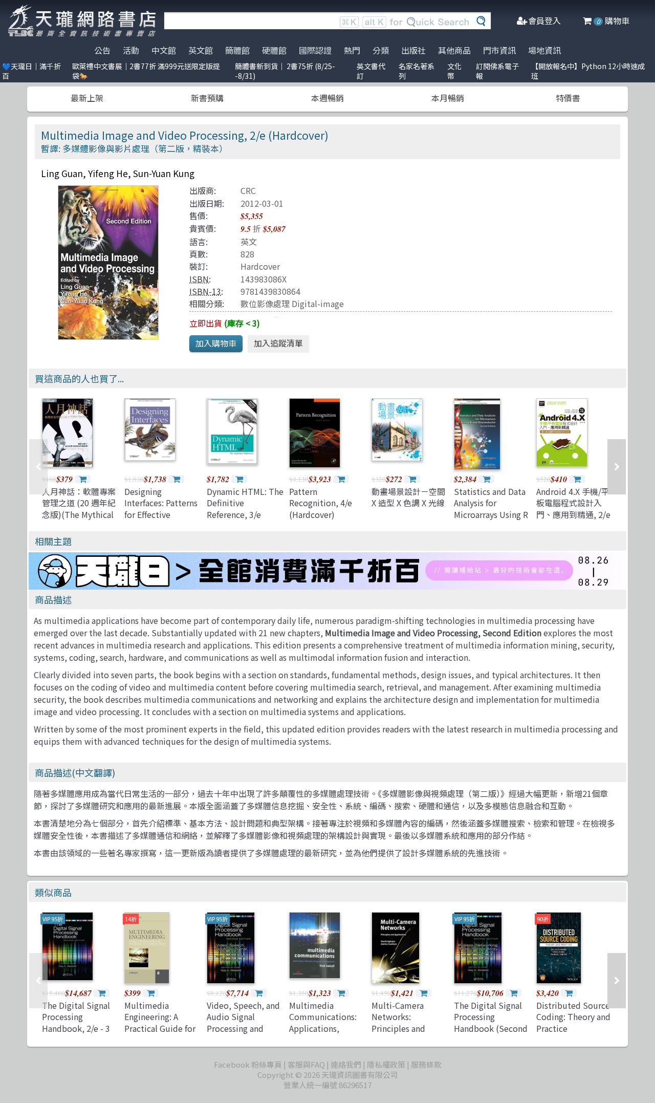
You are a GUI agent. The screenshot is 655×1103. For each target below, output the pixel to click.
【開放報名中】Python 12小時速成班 (588, 71)
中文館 (163, 50)
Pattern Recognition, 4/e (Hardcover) (320, 503)
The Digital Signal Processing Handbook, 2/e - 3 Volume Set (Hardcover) (76, 1028)
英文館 (200, 50)
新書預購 (207, 98)
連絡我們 (346, 1064)
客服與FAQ (306, 1064)
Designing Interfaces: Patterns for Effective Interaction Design (161, 508)
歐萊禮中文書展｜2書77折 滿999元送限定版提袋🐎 (146, 71)
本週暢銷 (327, 98)
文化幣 (454, 71)
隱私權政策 (386, 1064)
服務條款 (426, 1064)
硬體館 (274, 50)
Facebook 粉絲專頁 (248, 1064)
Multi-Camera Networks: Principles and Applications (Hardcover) (398, 1028)
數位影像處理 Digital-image (292, 303)
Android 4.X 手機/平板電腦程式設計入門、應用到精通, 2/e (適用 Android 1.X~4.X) (573, 514)
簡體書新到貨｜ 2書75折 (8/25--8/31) (285, 71)
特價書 (568, 98)
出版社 (413, 50)
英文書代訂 (371, 71)
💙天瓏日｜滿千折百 (31, 71)
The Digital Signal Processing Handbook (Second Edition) (491, 1022)
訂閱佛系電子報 (497, 71)
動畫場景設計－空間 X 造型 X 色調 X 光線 (408, 497)
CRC (248, 190)
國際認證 (315, 50)
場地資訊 (544, 50)
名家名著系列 (416, 71)
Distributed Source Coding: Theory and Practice (573, 1016)
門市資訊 (499, 50)
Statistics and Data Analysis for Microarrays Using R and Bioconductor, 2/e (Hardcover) (491, 514)
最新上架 (87, 98)
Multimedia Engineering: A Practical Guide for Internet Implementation (159, 1028)
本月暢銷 (447, 98)
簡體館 (237, 50)
